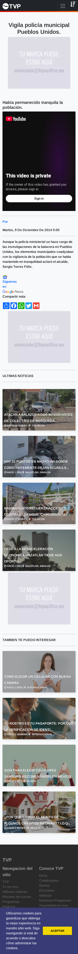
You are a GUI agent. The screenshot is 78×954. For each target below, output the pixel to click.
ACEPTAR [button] (57, 930)
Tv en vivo (10, 887)
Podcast (8, 906)
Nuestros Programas (55, 900)
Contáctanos (49, 880)
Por (5, 221)
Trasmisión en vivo (53, 905)
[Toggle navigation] (63, 6)
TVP (5, 882)
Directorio (46, 890)
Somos (44, 885)
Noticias (45, 895)
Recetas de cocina (16, 896)
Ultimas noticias (14, 891)
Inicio (43, 875)
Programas (11, 901)
